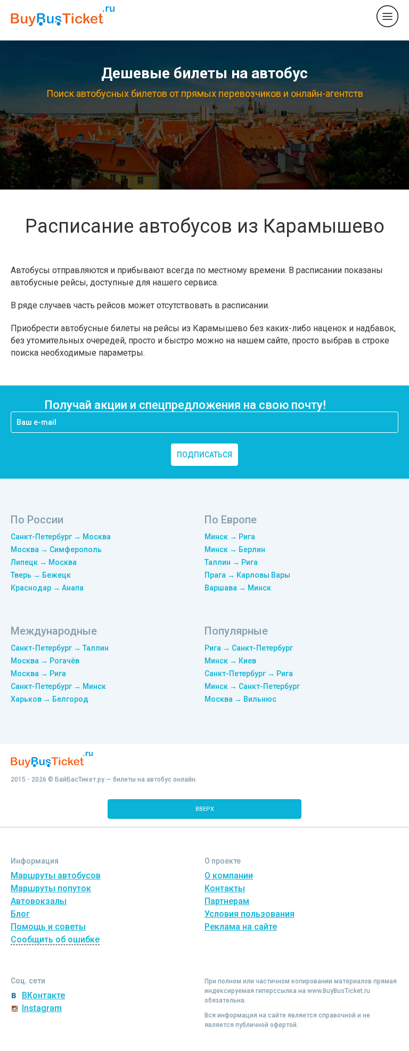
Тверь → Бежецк (41, 575)
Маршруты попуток (51, 888)
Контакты (224, 888)
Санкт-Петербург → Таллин (60, 648)
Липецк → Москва (44, 562)
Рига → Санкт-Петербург (248, 648)
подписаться (204, 454)
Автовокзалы (39, 901)
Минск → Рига (229, 536)
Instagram (42, 1008)
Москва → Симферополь (56, 549)
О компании (228, 876)
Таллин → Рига (231, 562)
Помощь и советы (48, 927)
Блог (20, 914)
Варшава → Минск (237, 588)
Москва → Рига (38, 673)
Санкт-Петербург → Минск (58, 686)
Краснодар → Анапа (47, 588)
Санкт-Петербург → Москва (61, 536)
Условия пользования (249, 914)
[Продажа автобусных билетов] (62, 16)
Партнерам (226, 901)
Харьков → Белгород (49, 699)
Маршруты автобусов (56, 876)
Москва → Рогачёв (45, 660)
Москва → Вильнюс (240, 699)
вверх (204, 809)
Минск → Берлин (234, 549)
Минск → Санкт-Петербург (252, 686)
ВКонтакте (43, 995)
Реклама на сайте (240, 927)
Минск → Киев (230, 660)
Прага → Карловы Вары (247, 575)
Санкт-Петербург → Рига (248, 673)
